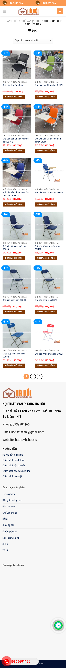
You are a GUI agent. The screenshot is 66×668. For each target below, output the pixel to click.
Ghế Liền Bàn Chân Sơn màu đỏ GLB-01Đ (16, 140)
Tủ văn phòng (9, 494)
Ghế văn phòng (30, 21)
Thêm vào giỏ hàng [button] (14, 97)
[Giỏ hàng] (60, 11)
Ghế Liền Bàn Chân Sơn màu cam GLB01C (48, 140)
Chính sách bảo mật (12, 476)
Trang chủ (10, 21)
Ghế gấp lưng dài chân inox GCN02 (47, 247)
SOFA (5, 544)
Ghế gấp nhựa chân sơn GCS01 (49, 353)
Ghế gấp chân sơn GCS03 (14, 300)
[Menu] (5, 11)
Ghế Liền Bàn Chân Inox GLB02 (49, 192)
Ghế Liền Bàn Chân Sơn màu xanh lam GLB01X (16, 194)
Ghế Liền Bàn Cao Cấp (13, 85)
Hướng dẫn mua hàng (13, 454)
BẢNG (5, 519)
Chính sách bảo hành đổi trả (16, 470)
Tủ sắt (6, 550)
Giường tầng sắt (10, 531)
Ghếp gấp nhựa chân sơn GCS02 (14, 355)
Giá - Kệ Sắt (8, 525)
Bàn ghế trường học (12, 500)
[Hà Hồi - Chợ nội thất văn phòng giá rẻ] (28, 11)
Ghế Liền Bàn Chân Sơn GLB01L (49, 85)
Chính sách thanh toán (14, 460)
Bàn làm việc (9, 506)
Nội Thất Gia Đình (11, 537)
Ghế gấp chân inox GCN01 (47, 300)
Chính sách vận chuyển (14, 465)
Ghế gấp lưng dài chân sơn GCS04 (15, 247)
